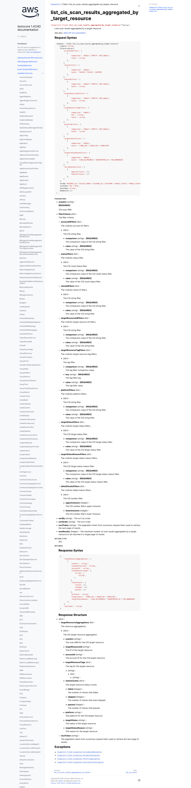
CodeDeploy (25, 416)
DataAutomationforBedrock (31, 277)
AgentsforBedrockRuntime (30, 266)
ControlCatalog (26, 503)
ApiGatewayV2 (26, 132)
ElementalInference (27, 666)
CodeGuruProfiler (27, 427)
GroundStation (25, 779)
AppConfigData (26, 139)
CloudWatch (25, 392)
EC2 (21, 620)
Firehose (23, 705)
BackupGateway (26, 223)
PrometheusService (27, 108)
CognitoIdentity (26, 443)
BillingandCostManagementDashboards (31, 236)
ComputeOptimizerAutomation (31, 467)
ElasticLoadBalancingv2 (29, 662)
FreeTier (23, 729)
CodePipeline (25, 431)
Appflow (23, 147)
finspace (23, 697)
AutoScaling (24, 207)
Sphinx (61, 781)
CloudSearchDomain (28, 380)
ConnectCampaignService (30, 484)
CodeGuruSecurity (27, 423)
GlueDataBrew (25, 524)
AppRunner (24, 176)
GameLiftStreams (27, 740)
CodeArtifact (25, 396)
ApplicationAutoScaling (29, 155)
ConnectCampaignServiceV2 (31, 487)
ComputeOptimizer (27, 462)
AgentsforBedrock (27, 262)
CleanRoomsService (28, 338)
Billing (22, 291)
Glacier (22, 756)
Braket (22, 299)
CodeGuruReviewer (27, 419)
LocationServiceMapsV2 (29, 744)
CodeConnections (27, 412)
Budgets (23, 303)
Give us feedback (33, 52)
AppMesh (23, 172)
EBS (21, 616)
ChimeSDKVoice (26, 334)
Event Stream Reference (27, 69)
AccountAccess (26, 85)
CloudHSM (24, 369)
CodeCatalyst (25, 404)
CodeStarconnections (28, 435)
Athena (22, 200)
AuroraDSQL (25, 604)
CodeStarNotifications (29, 439)
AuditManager (25, 203)
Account (23, 81)
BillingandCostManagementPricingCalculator (31, 247)
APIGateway (25, 124)
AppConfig (24, 135)
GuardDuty (24, 783)
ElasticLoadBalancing (28, 659)
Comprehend (25, 454)
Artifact (23, 196)
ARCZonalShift (25, 192)
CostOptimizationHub (28, 511)
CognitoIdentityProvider (29, 447)
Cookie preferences (73, 783)
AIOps (22, 104)
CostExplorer (25, 307)
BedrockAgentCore (27, 270)
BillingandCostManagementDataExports (31, 241)
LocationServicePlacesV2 (30, 748)
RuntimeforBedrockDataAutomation (31, 282)
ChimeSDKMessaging (28, 330)
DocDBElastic (25, 589)
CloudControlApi (26, 349)
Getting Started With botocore (30, 58)
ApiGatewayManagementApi (31, 128)
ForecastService (26, 717)
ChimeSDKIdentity (27, 318)
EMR (21, 670)
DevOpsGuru (25, 563)
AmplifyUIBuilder (26, 120)
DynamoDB (24, 608)
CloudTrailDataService (29, 388)
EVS (21, 694)
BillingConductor (26, 295)
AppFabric (24, 143)
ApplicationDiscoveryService (31, 572)
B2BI (21, 215)
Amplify (23, 112)
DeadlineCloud (26, 548)
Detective (24, 552)
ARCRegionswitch (27, 188)
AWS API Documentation (74, 33)
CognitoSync (25, 451)
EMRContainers (26, 674)
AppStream (24, 180)
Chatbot (23, 310)
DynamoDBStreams (27, 612)
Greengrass (24, 771)
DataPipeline (25, 532)
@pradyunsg (71, 781)
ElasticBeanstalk (26, 655)
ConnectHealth (26, 495)
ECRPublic (24, 631)
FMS (21, 713)
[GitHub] (139, 780)
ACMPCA (23, 93)
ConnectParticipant (27, 499)
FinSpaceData (25, 701)
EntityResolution (26, 682)
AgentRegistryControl (28, 100)
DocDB (22, 585)
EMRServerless (26, 678)
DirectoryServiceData (28, 600)
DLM (21, 577)
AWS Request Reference (27, 62)
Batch (22, 231)
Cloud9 (22, 345)
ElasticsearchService (28, 686)
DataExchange (25, 528)
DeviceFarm (24, 556)
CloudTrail (24, 384)
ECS (21, 635)
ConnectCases (25, 491)
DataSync (24, 536)
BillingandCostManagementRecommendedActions (31, 253)
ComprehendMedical (28, 458)
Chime (22, 314)
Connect (23, 476)
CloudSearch (25, 377)
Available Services (25, 73)
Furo (79, 781)
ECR (21, 628)
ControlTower (25, 507)
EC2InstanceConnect (28, 624)
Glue (21, 764)
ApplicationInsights (27, 159)
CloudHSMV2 (25, 373)
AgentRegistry (25, 97)
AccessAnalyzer (26, 77)
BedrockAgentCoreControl (30, 273)
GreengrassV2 (25, 775)
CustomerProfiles (27, 521)
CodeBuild (24, 400)
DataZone (24, 540)
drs (21, 592)
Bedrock (23, 258)
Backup (23, 219)
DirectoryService (26, 596)
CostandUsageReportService (31, 516)
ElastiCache (24, 651)
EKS (21, 643)
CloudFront (24, 361)
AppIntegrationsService (29, 151)
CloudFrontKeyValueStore (30, 365)
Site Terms (61, 783)
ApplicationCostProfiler (29, 168)
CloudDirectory (26, 353)
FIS (21, 709)
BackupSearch (25, 227)
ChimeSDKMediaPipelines (30, 322)
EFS (21, 639)
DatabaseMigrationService (30, 581)
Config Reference (25, 65)
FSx (21, 733)
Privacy (53, 783)
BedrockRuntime (26, 287)
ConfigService (25, 472)
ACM (21, 89)
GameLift (23, 736)
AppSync (23, 184)
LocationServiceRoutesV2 (30, 752)
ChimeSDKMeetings (28, 326)
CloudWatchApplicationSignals (31, 164)
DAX (21, 544)
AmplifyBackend (26, 116)
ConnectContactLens (28, 480)
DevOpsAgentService (28, 559)
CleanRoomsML (26, 342)
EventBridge (25, 690)
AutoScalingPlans (27, 211)
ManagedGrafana (27, 767)
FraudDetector (26, 725)
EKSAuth (23, 647)
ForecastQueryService (29, 721)
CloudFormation (26, 357)
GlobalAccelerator (27, 760)
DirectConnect (25, 567)
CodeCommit (25, 408)
